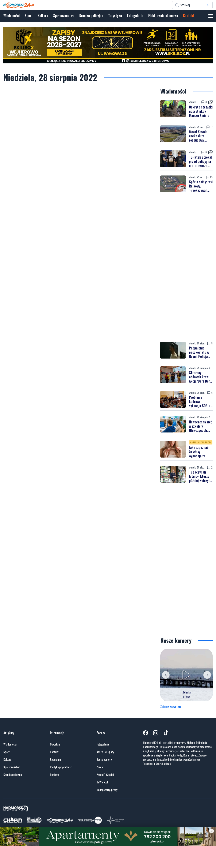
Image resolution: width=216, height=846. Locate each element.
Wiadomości (11, 15)
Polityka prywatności (61, 767)
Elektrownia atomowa (163, 15)
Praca (99, 767)
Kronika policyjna (91, 15)
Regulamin (55, 759)
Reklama (54, 774)
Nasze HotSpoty (105, 752)
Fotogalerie (135, 15)
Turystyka (115, 15)
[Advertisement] (186, 268)
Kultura (43, 15)
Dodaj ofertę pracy (106, 790)
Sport (29, 15)
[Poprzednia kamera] (166, 675)
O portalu (55, 744)
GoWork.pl (102, 782)
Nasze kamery (104, 759)
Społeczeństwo (63, 15)
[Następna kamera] (207, 675)
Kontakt (188, 15)
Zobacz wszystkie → (172, 706)
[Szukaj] (208, 5)
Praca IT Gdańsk (105, 774)
